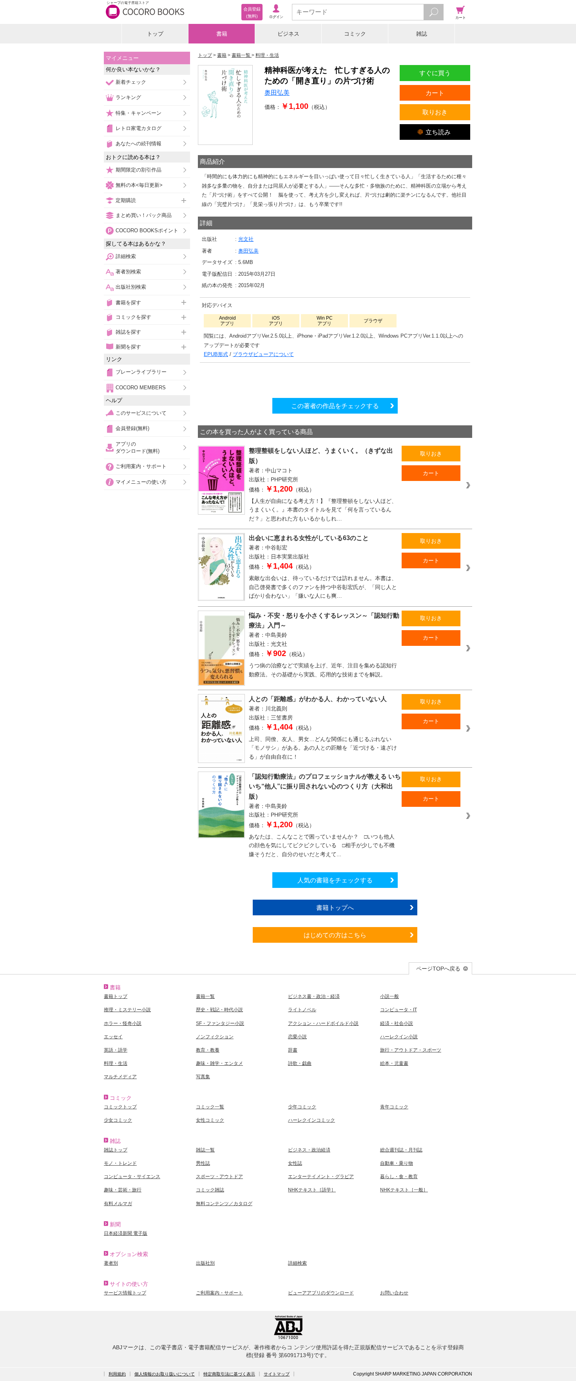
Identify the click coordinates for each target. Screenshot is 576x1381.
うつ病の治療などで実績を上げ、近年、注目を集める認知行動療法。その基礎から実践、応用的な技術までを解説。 (323, 670)
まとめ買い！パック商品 (144, 215)
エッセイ (113, 1036)
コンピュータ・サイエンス (132, 1176)
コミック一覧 (210, 1107)
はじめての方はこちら (335, 934)
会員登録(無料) (132, 428)
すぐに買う (435, 72)
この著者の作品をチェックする (335, 405)
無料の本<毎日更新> (139, 185)
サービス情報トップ (125, 1293)
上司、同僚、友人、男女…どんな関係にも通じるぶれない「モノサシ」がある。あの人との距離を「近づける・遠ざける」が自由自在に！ (323, 748)
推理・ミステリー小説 (127, 1009)
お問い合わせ (394, 1293)
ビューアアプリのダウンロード (321, 1293)
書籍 (221, 34)
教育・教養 (207, 1050)
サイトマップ (277, 1374)
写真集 (203, 1076)
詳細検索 (126, 256)
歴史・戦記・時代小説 (219, 1009)
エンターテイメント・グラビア (321, 1176)
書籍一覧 (205, 996)
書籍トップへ (335, 907)
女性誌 (295, 1163)
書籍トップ (115, 996)
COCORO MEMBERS (141, 387)
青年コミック (394, 1107)
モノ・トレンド (120, 1163)
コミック (355, 34)
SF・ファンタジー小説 (220, 1023)
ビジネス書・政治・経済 (314, 996)
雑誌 (421, 34)
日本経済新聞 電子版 (125, 1233)
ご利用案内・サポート (141, 466)
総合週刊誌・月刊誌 (401, 1150)
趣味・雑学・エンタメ (219, 1063)
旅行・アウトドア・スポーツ (410, 1050)
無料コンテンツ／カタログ (224, 1203)
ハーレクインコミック (311, 1120)
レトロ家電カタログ (138, 128)
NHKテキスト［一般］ (404, 1190)
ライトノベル (302, 1009)
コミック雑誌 (210, 1190)
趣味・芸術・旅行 (122, 1190)
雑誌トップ (115, 1150)
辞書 (292, 1050)
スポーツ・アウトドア (219, 1176)
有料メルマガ (118, 1203)
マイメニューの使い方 (141, 482)
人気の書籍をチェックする (335, 880)
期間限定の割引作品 (138, 170)
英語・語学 (115, 1050)
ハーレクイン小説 (399, 1036)
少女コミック (118, 1120)
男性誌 (203, 1163)
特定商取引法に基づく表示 (229, 1374)
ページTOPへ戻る (438, 968)
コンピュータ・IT (398, 1009)
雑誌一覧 (205, 1150)
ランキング (128, 97)
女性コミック (210, 1120)
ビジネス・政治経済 (309, 1150)
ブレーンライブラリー (141, 372)
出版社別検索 (131, 287)
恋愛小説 (297, 1036)
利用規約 (117, 1374)
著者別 (111, 1263)
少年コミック (302, 1107)
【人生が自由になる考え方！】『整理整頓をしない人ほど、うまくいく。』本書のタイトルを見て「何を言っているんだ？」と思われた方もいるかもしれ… (323, 510)
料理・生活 (115, 1063)
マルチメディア (120, 1076)
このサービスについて (141, 413)
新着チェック (131, 82)
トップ (155, 34)
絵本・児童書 (394, 1063)
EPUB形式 (216, 354)
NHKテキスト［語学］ (312, 1190)
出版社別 (205, 1263)
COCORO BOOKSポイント (147, 230)
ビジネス (288, 34)
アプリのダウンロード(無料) (137, 447)
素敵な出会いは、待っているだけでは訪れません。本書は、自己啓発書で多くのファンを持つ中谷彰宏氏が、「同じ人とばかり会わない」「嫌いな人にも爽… (323, 587)
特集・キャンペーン (138, 113)
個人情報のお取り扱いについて (164, 1374)
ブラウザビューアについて (263, 354)
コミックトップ (120, 1107)
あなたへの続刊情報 (138, 143)
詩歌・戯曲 (300, 1063)
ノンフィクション (215, 1036)
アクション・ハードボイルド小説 (323, 1023)
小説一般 (389, 996)
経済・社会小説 (396, 1023)
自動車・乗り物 (396, 1163)
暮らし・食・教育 (399, 1176)
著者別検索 (128, 272)
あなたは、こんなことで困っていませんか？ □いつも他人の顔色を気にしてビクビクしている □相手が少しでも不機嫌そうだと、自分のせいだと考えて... (322, 845)
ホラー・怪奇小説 (122, 1023)
